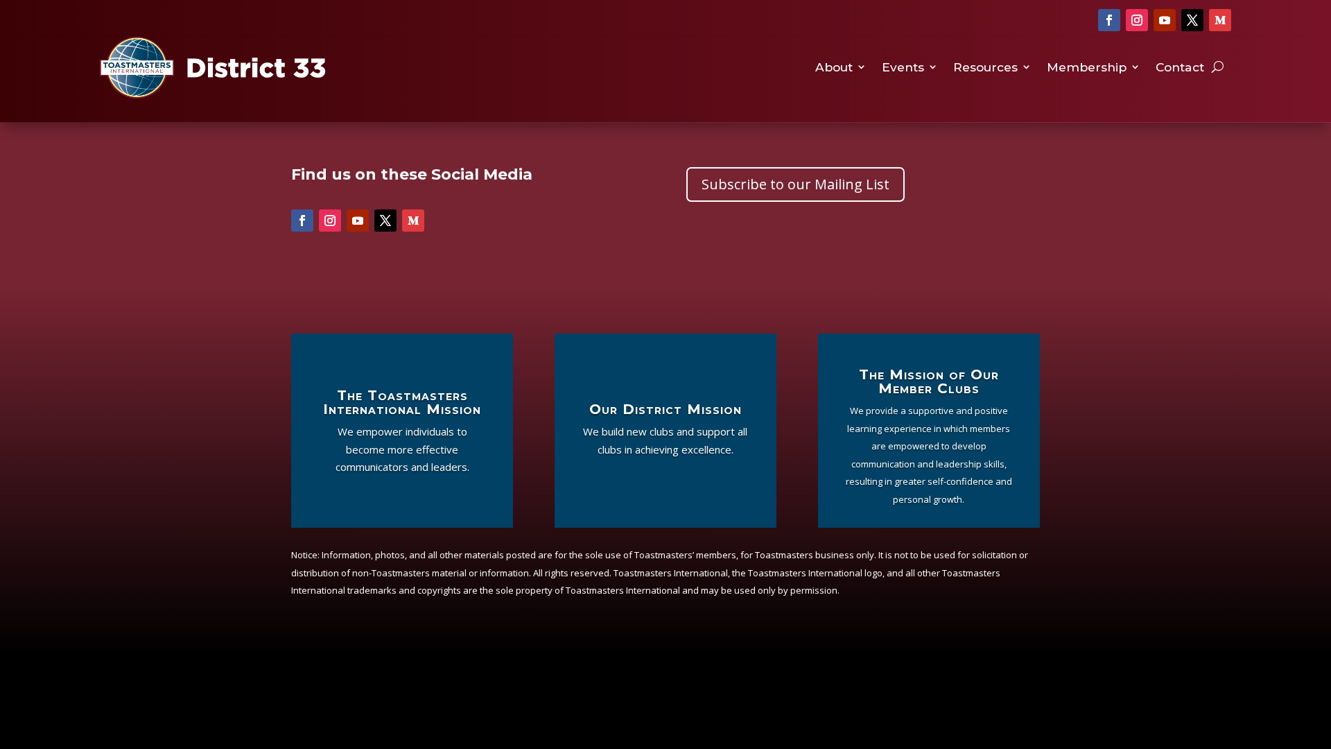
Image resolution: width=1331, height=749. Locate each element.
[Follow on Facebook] (1109, 20)
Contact (1180, 68)
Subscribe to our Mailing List (795, 184)
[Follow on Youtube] (1165, 20)
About (834, 68)
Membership (1086, 68)
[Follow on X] (1192, 20)
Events (903, 68)
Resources (985, 68)
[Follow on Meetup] (1220, 20)
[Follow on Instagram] (1137, 20)
